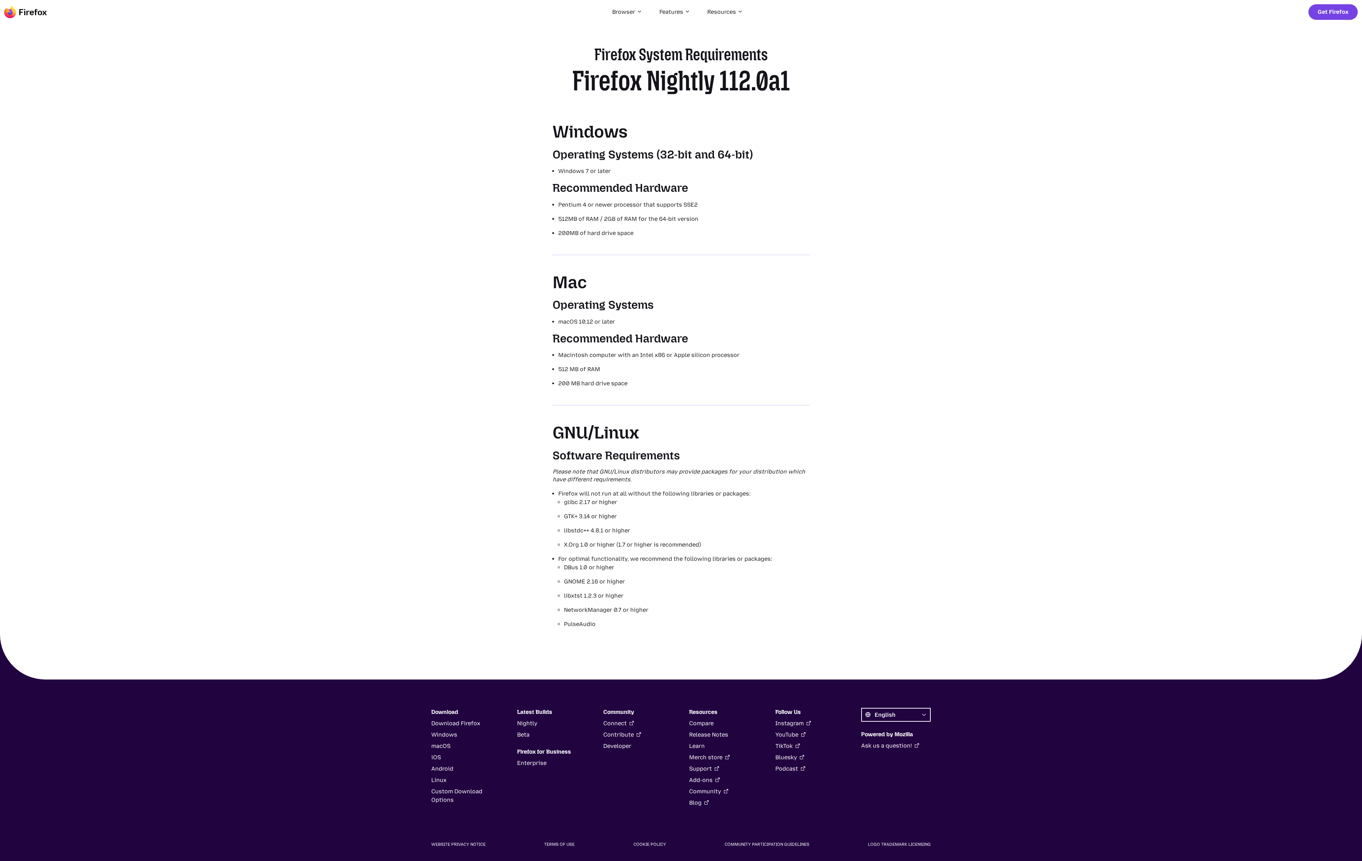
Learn (697, 746)
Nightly (527, 723)
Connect (615, 723)
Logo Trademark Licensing (899, 844)
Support (700, 768)
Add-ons (701, 780)
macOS (440, 746)
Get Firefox (1333, 12)
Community (705, 791)
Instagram (789, 723)
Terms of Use (559, 844)
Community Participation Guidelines (767, 844)
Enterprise (532, 763)
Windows (444, 734)
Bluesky (786, 757)
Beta (523, 734)
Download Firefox (455, 723)
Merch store (705, 757)
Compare (701, 723)
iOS (436, 757)
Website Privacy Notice (458, 844)
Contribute (618, 734)
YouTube (786, 734)
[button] (627, 12)
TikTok (784, 746)
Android (442, 768)
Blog (695, 802)
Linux (439, 780)
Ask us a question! (886, 745)
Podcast (786, 768)
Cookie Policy (649, 844)
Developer (617, 746)
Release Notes (708, 734)
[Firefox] (25, 12)
